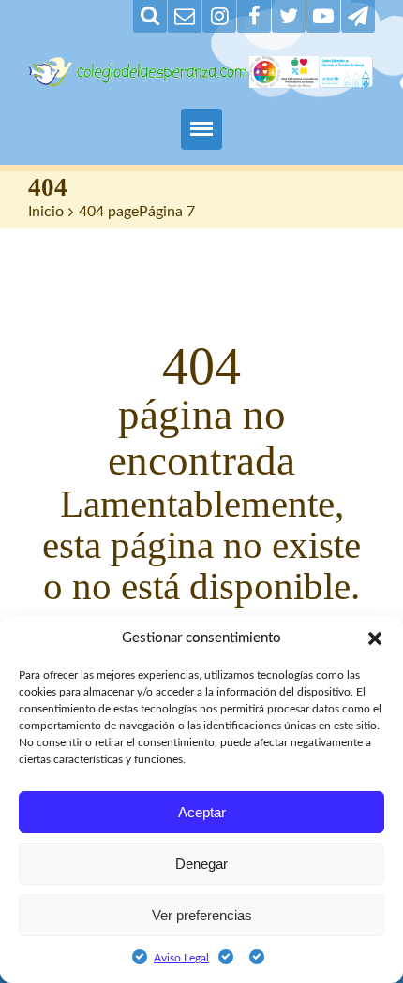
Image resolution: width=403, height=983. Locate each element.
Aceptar (202, 812)
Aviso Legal (181, 957)
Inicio (46, 211)
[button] (375, 638)
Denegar (201, 864)
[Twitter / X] (289, 16)
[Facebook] (254, 16)
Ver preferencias (202, 915)
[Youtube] (323, 16)
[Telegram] (358, 16)
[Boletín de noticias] (185, 16)
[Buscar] (150, 16)
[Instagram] (219, 16)
